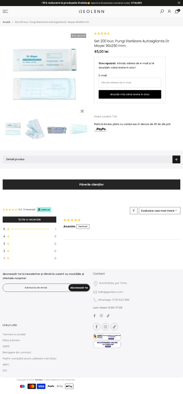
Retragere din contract (17, 352)
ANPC (6, 364)
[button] (102, 33)
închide (4, 2)
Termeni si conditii (14, 334)
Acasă (6, 22)
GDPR (6, 346)
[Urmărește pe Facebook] (94, 316)
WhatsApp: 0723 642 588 (113, 300)
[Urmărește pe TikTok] (108, 316)
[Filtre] (133, 210)
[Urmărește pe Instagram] (101, 316)
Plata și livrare (11, 340)
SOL (5, 370)
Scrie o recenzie (29, 219)
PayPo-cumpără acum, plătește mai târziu (29, 358)
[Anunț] (91, 3)
